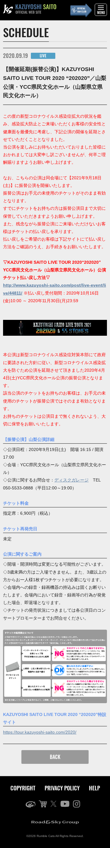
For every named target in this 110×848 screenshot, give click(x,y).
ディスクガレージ (71, 480)
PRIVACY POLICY (62, 788)
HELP (94, 788)
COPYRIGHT (22, 788)
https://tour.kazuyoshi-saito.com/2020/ (39, 732)
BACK (55, 756)
